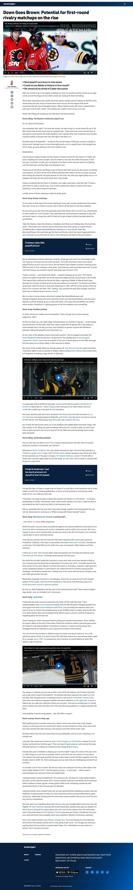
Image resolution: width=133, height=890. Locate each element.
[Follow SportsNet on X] (87, 872)
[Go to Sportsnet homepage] (9, 4)
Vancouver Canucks (45, 517)
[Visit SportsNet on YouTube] (92, 872)
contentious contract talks (83, 698)
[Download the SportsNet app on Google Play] (73, 872)
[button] (124, 4)
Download (91, 248)
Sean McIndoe (11, 86)
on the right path (80, 700)
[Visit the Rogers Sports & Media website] (32, 886)
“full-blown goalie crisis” (32, 453)
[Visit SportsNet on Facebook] (97, 872)
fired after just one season (32, 555)
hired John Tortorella (77, 542)
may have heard (46, 265)
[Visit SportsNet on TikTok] (107, 872)
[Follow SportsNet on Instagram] (102, 872)
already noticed (51, 291)
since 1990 (38, 639)
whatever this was (72, 420)
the (55, 741)
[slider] (50, 70)
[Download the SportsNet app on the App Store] (60, 872)
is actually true (59, 820)
